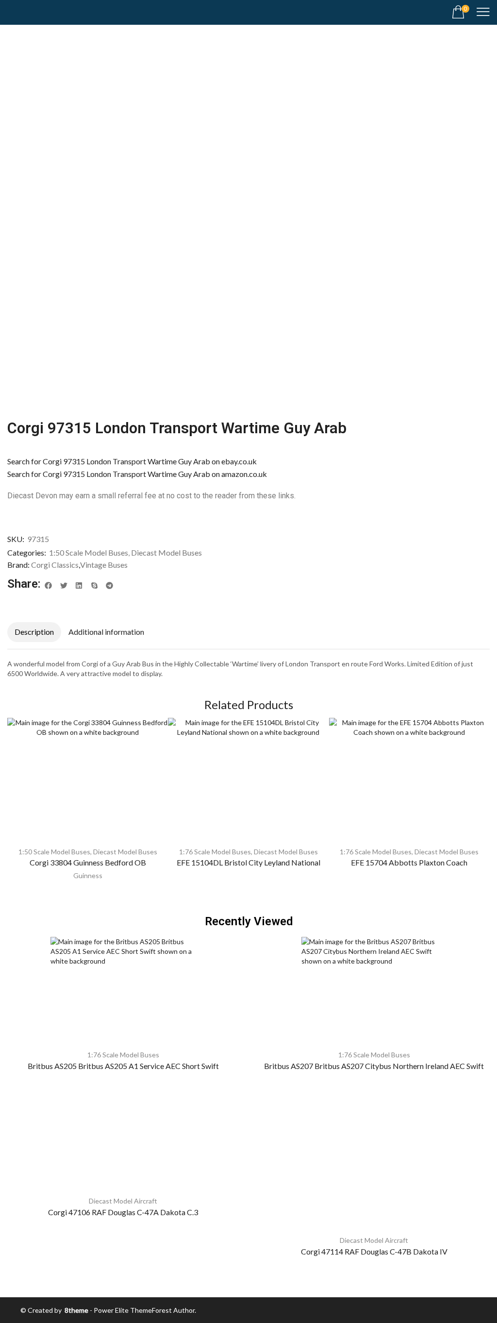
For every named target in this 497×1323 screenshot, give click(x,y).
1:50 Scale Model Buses (88, 552)
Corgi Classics (55, 564)
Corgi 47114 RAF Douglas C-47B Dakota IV (374, 1251)
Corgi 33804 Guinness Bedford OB (88, 862)
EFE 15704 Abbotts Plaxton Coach (409, 862)
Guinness (87, 875)
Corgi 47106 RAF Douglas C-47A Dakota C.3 (123, 1212)
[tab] (34, 632)
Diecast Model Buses (166, 552)
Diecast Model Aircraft (123, 1201)
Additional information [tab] (106, 631)
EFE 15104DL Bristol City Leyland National (248, 862)
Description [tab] (34, 631)
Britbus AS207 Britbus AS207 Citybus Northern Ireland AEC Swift (374, 1065)
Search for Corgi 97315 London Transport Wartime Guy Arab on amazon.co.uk (137, 473)
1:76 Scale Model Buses (215, 852)
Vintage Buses (104, 564)
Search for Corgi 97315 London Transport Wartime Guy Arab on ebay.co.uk (132, 461)
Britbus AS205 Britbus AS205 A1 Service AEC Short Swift (123, 1065)
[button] (460, 12)
